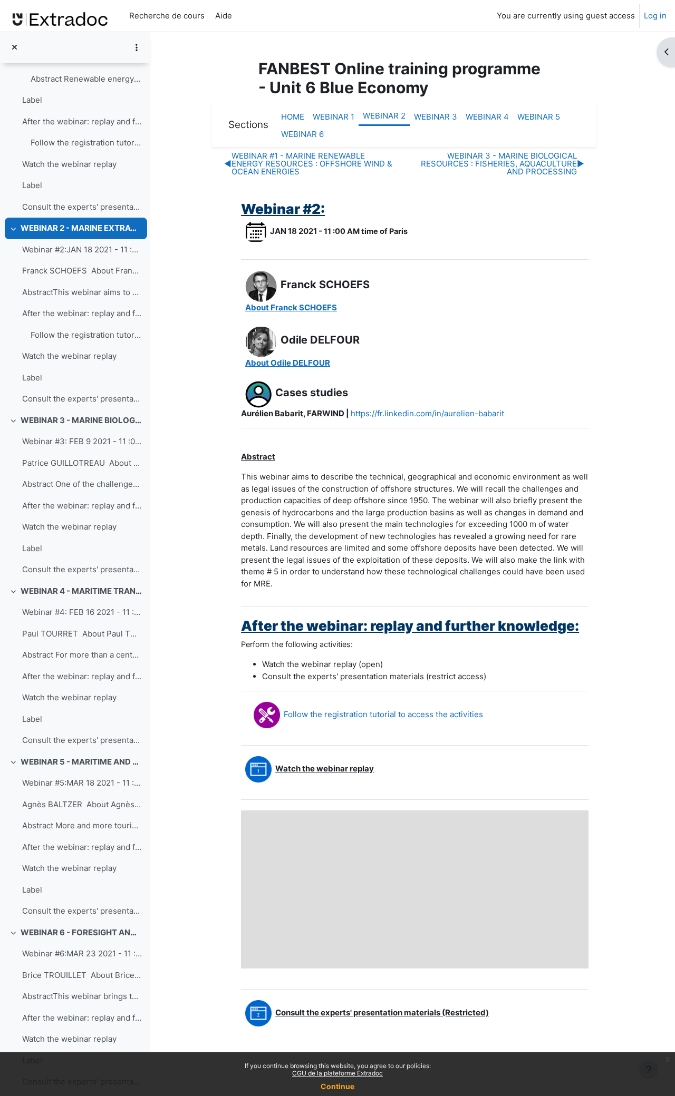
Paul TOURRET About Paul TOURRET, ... (82, 634)
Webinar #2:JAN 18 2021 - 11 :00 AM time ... (82, 249)
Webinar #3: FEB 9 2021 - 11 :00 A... (82, 441)
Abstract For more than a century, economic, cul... (82, 655)
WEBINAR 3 (435, 117)
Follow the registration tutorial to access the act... (86, 143)
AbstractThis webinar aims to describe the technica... (82, 292)
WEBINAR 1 (333, 117)
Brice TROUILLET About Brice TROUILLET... (82, 975)
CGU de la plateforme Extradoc (337, 1073)
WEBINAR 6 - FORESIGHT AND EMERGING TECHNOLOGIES (81, 932)
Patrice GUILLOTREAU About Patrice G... (82, 463)
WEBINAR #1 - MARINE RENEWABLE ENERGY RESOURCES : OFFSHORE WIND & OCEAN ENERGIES (308, 163)
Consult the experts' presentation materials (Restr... (82, 207)
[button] (291, 307)
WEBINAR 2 (384, 116)
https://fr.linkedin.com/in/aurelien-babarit (427, 413)
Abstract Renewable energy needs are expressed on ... (86, 79)
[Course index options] (136, 47)
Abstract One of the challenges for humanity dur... (82, 484)
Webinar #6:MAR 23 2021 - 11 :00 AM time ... (82, 953)
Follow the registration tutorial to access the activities (383, 714)
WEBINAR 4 (487, 117)
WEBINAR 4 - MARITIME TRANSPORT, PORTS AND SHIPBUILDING (81, 591)
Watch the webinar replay (69, 164)
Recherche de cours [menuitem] (167, 16)
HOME (292, 117)
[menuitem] (240, 16)
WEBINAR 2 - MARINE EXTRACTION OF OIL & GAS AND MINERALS (81, 228)
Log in (655, 16)
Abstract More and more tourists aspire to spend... (82, 825)
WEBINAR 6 (302, 134)
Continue (337, 1086)
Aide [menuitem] (222, 16)
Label (32, 100)
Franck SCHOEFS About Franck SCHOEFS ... (82, 271)
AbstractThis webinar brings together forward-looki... (82, 996)
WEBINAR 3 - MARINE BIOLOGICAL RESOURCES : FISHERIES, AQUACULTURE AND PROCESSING (81, 420)
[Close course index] (14, 47)
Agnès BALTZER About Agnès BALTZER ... (82, 804)
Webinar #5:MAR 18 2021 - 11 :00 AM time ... (82, 783)
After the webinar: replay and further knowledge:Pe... (82, 121)
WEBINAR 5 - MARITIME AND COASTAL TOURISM (81, 762)
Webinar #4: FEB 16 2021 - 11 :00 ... (82, 612)
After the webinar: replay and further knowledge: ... (82, 506)
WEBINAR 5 (538, 117)
